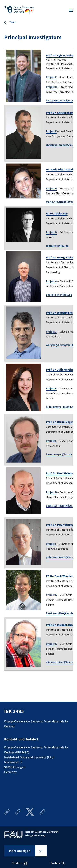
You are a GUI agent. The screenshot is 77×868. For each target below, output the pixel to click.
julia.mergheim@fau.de (60, 407)
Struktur (17, 863)
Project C (51, 388)
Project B (51, 492)
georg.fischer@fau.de (59, 295)
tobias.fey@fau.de (57, 246)
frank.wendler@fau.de (60, 613)
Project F (51, 77)
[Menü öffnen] (70, 10)
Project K (51, 595)
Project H (51, 87)
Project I (51, 544)
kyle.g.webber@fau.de (60, 100)
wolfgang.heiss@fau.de (60, 345)
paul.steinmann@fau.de (61, 506)
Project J (51, 332)
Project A (51, 281)
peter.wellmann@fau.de (61, 557)
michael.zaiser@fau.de (60, 662)
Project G (51, 188)
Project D (51, 232)
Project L (51, 441)
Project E (51, 131)
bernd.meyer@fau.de (59, 454)
